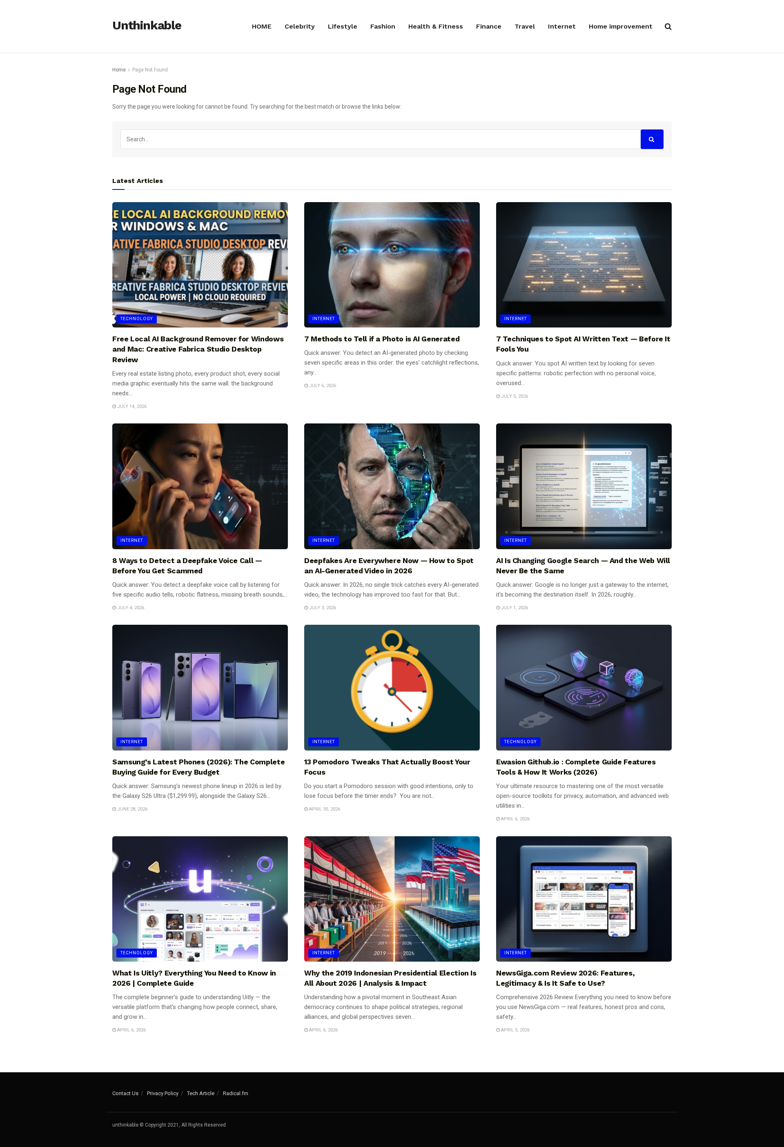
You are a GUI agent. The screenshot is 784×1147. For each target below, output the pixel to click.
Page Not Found (150, 70)
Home (119, 70)
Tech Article (200, 1093)
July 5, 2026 (514, 396)
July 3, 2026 (322, 607)
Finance (488, 26)
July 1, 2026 (514, 607)
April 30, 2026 (324, 809)
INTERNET (323, 318)
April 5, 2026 (515, 1030)
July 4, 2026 (130, 607)
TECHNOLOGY (136, 318)
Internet (562, 26)
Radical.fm (235, 1093)
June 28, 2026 (131, 809)
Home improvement (621, 26)
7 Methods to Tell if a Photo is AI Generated (381, 338)
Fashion (382, 26)
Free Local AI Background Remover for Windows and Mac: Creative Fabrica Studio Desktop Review (197, 348)
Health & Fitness (435, 26)
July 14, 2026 (131, 406)
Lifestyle (342, 26)
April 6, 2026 (515, 819)
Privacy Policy (162, 1093)
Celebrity (300, 26)
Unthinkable (146, 25)
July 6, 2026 (322, 385)
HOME (262, 26)
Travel (524, 26)
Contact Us (125, 1093)
